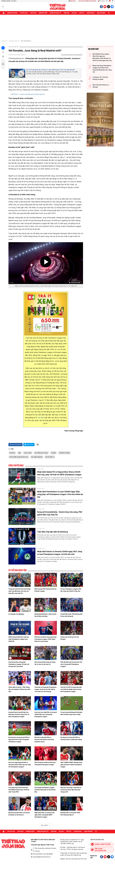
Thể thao (33, 13)
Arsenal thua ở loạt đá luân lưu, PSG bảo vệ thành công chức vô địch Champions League (18, 714)
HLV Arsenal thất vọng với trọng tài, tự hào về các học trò (44, 663)
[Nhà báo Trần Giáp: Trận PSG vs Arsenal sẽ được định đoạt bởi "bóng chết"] (71, 778)
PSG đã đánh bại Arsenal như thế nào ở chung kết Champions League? (71, 664)
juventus (12, 453)
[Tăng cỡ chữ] (3, 60)
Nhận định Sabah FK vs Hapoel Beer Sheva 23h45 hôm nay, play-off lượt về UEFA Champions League (59, 473)
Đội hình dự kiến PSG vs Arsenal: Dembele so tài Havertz (19, 814)
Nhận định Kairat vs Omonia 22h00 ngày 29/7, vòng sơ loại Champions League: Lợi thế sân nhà (59, 552)
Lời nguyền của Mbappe (16, 614)
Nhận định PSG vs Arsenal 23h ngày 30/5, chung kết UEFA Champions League (44, 815)
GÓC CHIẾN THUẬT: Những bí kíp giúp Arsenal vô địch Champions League (71, 765)
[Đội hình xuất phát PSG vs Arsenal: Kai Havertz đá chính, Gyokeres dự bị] (45, 728)
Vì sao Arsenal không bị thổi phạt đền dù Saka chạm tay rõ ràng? (71, 713)
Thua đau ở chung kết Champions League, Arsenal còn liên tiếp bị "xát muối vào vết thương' (45, 689)
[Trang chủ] (3, 13)
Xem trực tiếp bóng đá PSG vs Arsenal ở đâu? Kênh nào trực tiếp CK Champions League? (19, 765)
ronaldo (53, 453)
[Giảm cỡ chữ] (3, 67)
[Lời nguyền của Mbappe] (19, 605)
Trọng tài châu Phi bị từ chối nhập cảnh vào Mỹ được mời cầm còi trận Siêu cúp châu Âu (19, 591)
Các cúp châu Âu (26, 41)
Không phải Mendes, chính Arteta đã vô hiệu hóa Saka (45, 615)
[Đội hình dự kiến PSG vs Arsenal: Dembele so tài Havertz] (19, 804)
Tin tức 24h (24, 13)
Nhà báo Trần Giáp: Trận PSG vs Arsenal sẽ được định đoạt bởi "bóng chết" (70, 790)
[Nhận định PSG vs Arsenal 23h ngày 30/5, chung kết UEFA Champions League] (45, 804)
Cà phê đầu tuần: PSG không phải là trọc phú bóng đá (71, 615)
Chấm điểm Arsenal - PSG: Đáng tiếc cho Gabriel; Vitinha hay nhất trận (19, 689)
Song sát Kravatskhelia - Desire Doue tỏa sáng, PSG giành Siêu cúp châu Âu (59, 513)
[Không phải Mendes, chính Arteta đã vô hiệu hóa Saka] (45, 605)
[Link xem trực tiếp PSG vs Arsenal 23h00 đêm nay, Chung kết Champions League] (45, 703)
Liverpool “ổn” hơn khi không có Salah (100, 78)
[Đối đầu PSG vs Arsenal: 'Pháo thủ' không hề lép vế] (71, 804)
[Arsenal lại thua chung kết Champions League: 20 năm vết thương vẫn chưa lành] (19, 653)
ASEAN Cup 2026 (12, 13)
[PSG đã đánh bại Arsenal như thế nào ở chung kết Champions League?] (71, 653)
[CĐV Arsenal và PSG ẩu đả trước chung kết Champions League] (45, 753)
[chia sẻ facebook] (3, 52)
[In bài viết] (3, 56)
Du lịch (74, 13)
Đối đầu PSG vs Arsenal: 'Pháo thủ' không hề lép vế (70, 814)
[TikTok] (113, 1)
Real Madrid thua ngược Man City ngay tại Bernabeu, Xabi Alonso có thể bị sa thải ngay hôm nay (102, 57)
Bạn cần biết (101, 13)
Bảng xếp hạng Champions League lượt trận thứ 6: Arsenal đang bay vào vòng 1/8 (102, 69)
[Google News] (72, 55)
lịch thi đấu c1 (49, 457)
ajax (19, 453)
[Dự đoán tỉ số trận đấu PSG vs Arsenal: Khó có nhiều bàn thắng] (71, 728)
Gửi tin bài (102, 1)
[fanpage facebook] (101, 6)
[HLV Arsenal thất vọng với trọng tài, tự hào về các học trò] (45, 653)
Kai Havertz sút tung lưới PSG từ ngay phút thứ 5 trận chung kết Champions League (19, 739)
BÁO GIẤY (73, 1)
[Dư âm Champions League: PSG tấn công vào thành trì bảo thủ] (71, 580)
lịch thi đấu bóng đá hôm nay (19, 457)
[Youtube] (110, 1)
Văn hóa (66, 13)
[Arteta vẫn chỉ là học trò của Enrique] (71, 628)
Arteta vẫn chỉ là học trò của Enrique (69, 638)
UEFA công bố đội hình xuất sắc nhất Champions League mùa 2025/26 (18, 639)
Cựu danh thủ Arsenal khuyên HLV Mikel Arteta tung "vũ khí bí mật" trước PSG (18, 790)
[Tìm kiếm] (2, 6)
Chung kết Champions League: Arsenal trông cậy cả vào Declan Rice (45, 790)
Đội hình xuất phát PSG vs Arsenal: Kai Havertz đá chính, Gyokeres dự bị (44, 739)
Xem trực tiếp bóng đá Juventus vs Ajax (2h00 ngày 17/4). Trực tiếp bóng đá (50, 70)
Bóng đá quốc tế (55, 13)
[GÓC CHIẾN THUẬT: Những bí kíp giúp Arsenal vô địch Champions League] (71, 753)
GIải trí (81, 13)
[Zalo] (112, 6)
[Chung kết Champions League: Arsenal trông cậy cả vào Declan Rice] (45, 778)
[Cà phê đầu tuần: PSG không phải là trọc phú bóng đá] (71, 605)
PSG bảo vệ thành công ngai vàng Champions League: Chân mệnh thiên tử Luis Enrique (45, 639)
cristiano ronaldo (64, 453)
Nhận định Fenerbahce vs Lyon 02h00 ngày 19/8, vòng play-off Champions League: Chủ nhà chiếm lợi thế (60, 494)
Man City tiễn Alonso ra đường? (101, 86)
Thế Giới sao (90, 13)
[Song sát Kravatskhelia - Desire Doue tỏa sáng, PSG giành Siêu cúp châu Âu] (21, 516)
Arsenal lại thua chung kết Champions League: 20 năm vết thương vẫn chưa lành (18, 664)
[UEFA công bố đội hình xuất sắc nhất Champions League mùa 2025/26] (19, 628)
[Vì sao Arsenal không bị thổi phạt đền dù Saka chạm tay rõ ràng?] (71, 703)
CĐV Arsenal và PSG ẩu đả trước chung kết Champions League (45, 763)
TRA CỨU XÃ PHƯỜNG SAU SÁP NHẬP (87, 1)
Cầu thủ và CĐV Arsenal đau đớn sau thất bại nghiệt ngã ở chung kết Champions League (71, 689)
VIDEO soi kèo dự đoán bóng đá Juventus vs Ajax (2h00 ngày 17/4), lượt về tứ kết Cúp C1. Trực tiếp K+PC (46, 286)
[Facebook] (106, 1)
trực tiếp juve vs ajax (41, 453)
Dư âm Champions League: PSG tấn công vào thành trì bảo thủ (70, 590)
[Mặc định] (3, 64)
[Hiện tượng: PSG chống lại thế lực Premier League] (45, 580)
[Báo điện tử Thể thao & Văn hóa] (58, 6)
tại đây (40, 418)
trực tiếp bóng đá (36, 457)
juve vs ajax (27, 453)
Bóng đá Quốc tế (14, 41)
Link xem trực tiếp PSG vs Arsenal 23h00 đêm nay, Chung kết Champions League (45, 714)
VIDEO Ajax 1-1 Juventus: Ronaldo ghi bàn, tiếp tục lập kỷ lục (28, 94)
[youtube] (104, 6)
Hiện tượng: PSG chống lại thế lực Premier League (45, 590)
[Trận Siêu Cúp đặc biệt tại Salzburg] (21, 536)
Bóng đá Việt (43, 13)
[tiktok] (108, 6)
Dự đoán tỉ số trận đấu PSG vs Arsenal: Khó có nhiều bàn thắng (71, 738)
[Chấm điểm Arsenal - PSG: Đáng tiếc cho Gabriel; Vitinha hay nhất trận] (19, 678)
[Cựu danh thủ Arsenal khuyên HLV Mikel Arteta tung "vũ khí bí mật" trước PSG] (19, 778)
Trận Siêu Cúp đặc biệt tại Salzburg (52, 532)
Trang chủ (4, 41)
